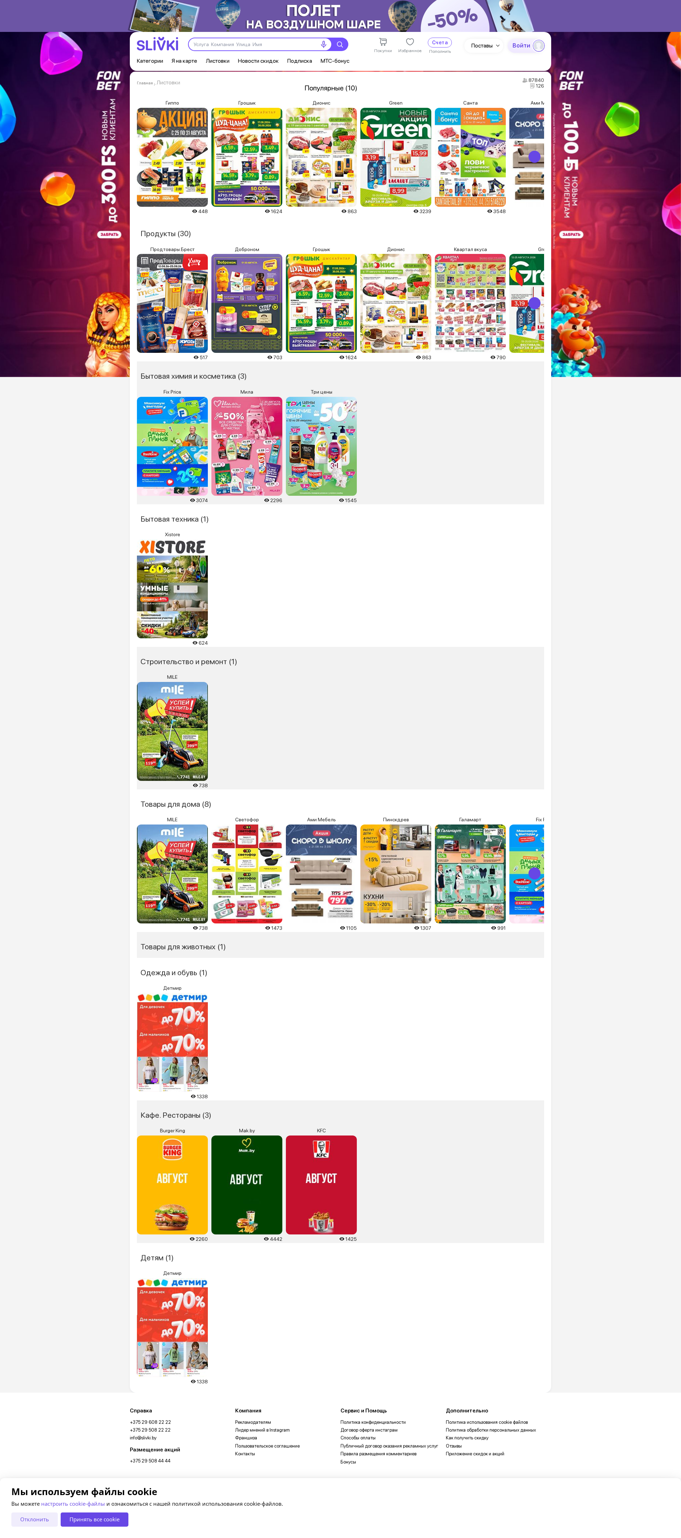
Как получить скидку (467, 1437)
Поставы (482, 45)
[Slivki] (157, 44)
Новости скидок (258, 60)
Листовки (217, 60)
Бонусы (348, 1462)
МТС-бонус (335, 60)
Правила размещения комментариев (378, 1453)
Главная (145, 82)
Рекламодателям (253, 1422)
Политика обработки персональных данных (491, 1430)
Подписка (299, 60)
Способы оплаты (358, 1437)
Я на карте (184, 60)
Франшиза (246, 1437)
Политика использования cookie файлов (487, 1422)
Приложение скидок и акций (475, 1453)
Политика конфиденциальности (373, 1422)
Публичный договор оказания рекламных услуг (389, 1446)
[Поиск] (339, 44)
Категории (150, 60)
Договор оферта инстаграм (369, 1430)
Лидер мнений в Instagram (262, 1430)
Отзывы (454, 1446)
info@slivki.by (143, 1437)
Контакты (245, 1453)
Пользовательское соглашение (267, 1446)
